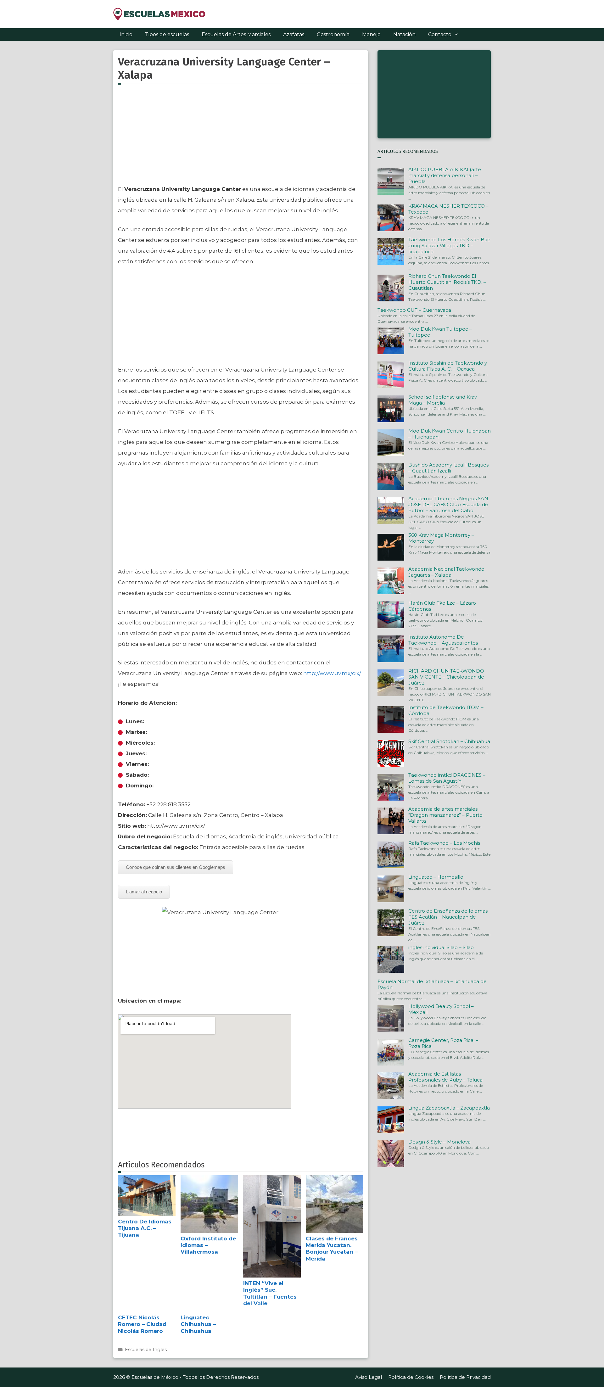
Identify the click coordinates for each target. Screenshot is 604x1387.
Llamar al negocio (144, 891)
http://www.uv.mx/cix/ (332, 673)
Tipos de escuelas (167, 34)
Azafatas (293, 34)
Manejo (371, 34)
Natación (404, 34)
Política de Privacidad (465, 1377)
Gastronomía (333, 34)
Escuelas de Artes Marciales (236, 34)
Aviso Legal (368, 1377)
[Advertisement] (240, 138)
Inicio (126, 34)
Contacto (439, 34)
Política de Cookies (410, 1377)
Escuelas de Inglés (146, 1349)
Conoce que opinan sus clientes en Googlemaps (175, 867)
